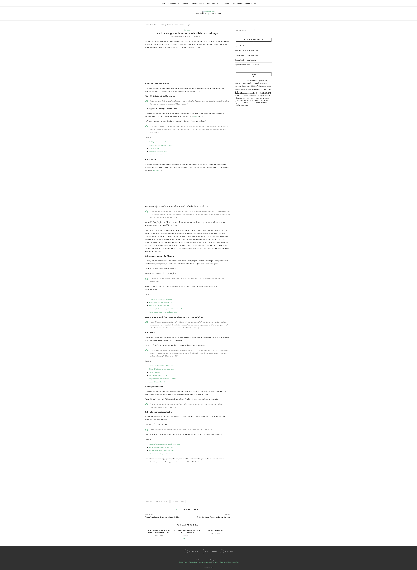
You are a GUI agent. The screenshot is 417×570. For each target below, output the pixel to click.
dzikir (264, 86)
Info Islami (225, 3)
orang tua (253, 98)
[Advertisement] (187, 66)
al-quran (260, 80)
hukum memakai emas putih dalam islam (161, 447)
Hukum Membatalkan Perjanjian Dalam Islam (163, 312)
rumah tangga (264, 100)
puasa (237, 100)
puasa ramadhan (245, 100)
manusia (243, 98)
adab (236, 81)
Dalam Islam (246, 86)
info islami (258, 92)
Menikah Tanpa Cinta (155, 155)
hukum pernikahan (247, 93)
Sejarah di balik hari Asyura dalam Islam (161, 369)
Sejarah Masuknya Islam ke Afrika (245, 60)
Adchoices (235, 562)
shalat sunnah (251, 103)
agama (247, 81)
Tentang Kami (183, 562)
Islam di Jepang (215, 530)
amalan (244, 83)
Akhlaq (185, 3)
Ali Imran (156, 170)
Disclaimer (227, 562)
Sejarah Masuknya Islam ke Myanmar (246, 50)
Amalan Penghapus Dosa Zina (158, 375)
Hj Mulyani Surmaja (183, 36)
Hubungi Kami (193, 562)
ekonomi (269, 86)
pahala (257, 98)
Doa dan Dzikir (198, 3)
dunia (261, 86)
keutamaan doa (253, 95)
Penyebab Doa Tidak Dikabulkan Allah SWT (163, 379)
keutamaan (245, 95)
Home (163, 3)
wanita (247, 105)
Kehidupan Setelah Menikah (157, 142)
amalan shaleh (253, 83)
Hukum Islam (212, 3)
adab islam (241, 81)
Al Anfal (196, 116)
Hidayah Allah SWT (162, 501)
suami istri (259, 103)
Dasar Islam (174, 3)
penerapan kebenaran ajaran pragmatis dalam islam (164, 444)
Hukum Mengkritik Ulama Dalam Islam (161, 366)
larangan (260, 95)
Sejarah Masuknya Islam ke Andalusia (246, 55)
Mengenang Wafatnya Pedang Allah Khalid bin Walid (165, 309)
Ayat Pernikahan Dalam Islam (158, 151)
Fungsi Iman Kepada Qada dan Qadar (160, 299)
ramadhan (255, 100)
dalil (253, 86)
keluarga (237, 95)
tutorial (241, 105)
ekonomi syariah (247, 89)
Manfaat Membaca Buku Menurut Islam (161, 302)
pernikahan (265, 98)
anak (261, 83)
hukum (259, 89)
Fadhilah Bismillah (155, 372)
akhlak (253, 80)
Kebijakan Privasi (217, 562)
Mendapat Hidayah (178, 501)
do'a (257, 86)
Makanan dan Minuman (242, 3)
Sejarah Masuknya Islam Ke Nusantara (247, 65)
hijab (254, 89)
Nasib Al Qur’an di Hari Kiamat (159, 305)
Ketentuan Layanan (205, 562)
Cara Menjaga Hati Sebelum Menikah (160, 145)
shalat (245, 103)
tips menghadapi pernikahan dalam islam (161, 450)
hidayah (149, 501)
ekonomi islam (239, 89)
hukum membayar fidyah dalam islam (160, 454)
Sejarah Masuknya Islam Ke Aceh (245, 46)
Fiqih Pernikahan (154, 148)
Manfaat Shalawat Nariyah (157, 382)
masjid (248, 98)
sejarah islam (239, 103)
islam (268, 92)
